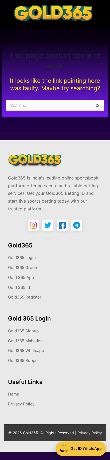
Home (13, 394)
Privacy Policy (21, 404)
